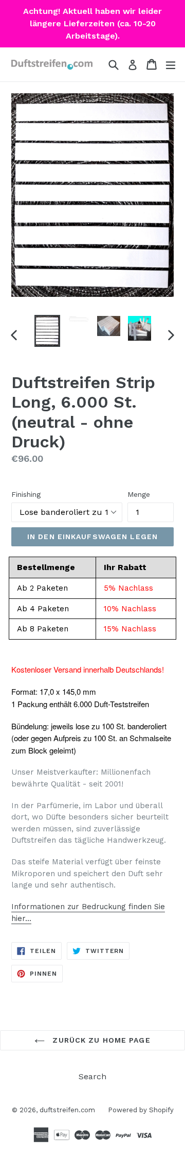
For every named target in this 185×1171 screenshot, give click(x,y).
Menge (138, 494)
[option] (47, 330)
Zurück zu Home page (100, 1040)
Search (92, 1076)
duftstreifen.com (67, 1110)
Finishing (26, 494)
